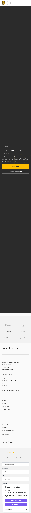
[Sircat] (23, 331)
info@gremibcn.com (7, 369)
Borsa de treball (6, 409)
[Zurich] (23, 337)
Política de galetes (19, 495)
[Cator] (8, 325)
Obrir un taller (5, 406)
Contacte (4, 415)
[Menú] (9, 3)
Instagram (19, 439)
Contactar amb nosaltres (15, 171)
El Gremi (4, 400)
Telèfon (4, 476)
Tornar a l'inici (15, 166)
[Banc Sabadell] (8, 331)
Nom (3, 461)
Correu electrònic (6, 468)
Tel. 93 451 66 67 (6, 367)
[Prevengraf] (23, 325)
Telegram (11, 442)
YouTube (5, 442)
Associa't (4, 427)
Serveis (4, 403)
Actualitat (4, 412)
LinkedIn (5, 439)
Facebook (11, 439)
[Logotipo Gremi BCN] (3, 3)
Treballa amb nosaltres (8, 430)
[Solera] (8, 337)
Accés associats (6, 424)
